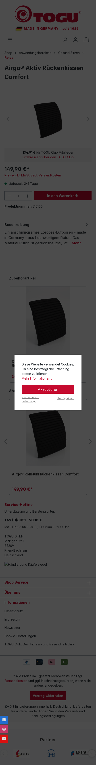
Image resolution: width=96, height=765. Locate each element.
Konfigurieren (65, 398)
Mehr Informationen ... (37, 378)
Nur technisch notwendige (30, 399)
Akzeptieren (48, 389)
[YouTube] (4, 739)
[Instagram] (4, 729)
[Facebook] (4, 720)
